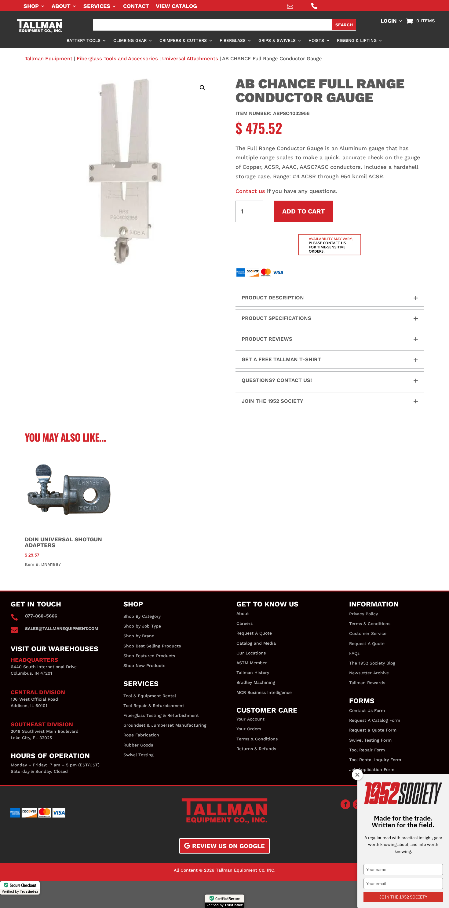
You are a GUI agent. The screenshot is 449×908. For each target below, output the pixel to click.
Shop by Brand (139, 635)
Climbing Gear (130, 40)
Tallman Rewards (367, 682)
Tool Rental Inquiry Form (375, 759)
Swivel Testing (138, 754)
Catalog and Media (256, 643)
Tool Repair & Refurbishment (153, 705)
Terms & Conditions (257, 738)
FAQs (354, 653)
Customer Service (367, 633)
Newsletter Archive (369, 672)
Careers (244, 623)
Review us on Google (228, 846)
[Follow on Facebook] (345, 804)
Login (389, 21)
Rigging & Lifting (357, 40)
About (61, 6)
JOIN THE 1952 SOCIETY (403, 897)
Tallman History (252, 672)
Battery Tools (83, 40)
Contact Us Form (367, 710)
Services (96, 6)
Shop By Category (142, 616)
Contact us (250, 191)
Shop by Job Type (142, 626)
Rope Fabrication (141, 734)
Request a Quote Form (372, 730)
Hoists (316, 40)
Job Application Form (371, 769)
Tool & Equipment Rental (149, 695)
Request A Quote (254, 633)
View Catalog (176, 6)
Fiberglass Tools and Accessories (117, 58)
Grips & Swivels (277, 40)
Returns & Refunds (256, 748)
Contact (136, 6)
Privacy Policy (363, 613)
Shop (31, 6)
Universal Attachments (190, 58)
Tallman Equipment (48, 58)
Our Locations (251, 652)
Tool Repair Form (367, 749)
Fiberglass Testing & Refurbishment (161, 715)
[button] (202, 87)
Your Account (250, 719)
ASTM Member (251, 662)
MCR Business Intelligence (264, 692)
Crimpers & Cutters (183, 40)
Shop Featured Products (149, 655)
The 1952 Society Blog (372, 663)
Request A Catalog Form (374, 720)
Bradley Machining (255, 682)
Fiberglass (233, 40)
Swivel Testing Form (370, 740)
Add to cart (303, 211)
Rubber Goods (138, 745)
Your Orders (248, 728)
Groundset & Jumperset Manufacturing (164, 725)
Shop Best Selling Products (152, 645)
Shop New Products (144, 665)
